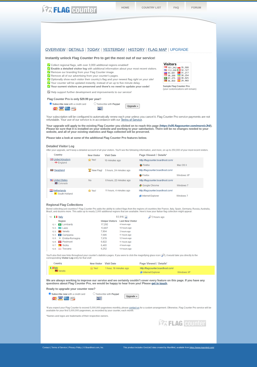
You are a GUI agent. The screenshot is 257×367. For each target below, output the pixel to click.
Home (125, 7)
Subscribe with (108, 104)
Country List (151, 7)
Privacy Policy (75, 347)
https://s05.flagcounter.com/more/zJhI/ (185, 125)
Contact (46, 347)
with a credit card (69, 104)
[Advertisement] (113, 37)
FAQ (176, 7)
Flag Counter (69, 9)
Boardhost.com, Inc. (94, 347)
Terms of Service (59, 347)
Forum (196, 7)
